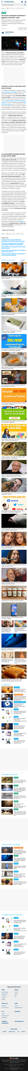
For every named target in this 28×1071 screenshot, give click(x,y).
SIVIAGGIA (18, 1061)
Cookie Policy (21, 1064)
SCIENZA (6, 10)
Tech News (4, 995)
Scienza (3, 997)
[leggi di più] (26, 33)
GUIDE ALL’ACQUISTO (18, 694)
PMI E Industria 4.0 (19, 1021)
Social (3, 1013)
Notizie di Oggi (5, 992)
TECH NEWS (16, 687)
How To (16, 1005)
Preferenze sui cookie (12, 1065)
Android (16, 992)
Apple (16, 994)
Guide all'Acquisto (18, 1007)
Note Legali (11, 1064)
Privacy (16, 1064)
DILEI (15, 1061)
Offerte (3, 999)
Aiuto (18, 1065)
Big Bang (22, 221)
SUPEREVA (17, 1062)
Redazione (17, 1011)
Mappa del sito (12, 1031)
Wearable (4, 1005)
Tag (18, 1031)
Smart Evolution (5, 1007)
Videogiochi (4, 1017)
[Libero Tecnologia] (14, 1029)
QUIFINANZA (23, 1061)
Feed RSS (4, 1031)
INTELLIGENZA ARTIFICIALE (19, 702)
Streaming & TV (5, 1015)
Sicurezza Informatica (5, 1022)
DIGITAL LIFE (5, 1003)
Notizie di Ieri (4, 994)
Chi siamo (6, 1064)
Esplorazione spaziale (8, 230)
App (15, 995)
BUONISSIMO (11, 1062)
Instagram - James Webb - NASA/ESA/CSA (10, 49)
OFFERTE (16, 709)
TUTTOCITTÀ (11, 1061)
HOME (2, 10)
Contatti (23, 1031)
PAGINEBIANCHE (6, 1061)
